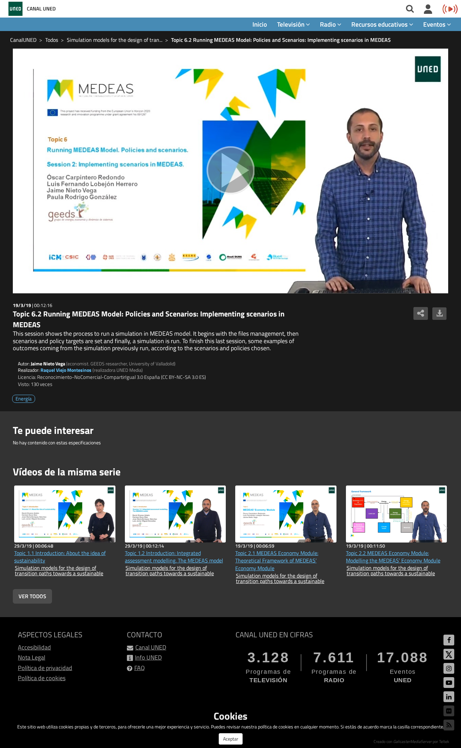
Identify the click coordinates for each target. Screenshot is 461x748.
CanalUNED (23, 40)
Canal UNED (150, 647)
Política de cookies (41, 678)
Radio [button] (328, 24)
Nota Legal (31, 657)
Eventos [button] (435, 24)
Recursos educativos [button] (380, 24)
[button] (445, 528)
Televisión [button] (291, 24)
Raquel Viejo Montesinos (65, 369)
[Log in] (428, 9)
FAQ (139, 667)
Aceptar (230, 738)
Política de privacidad (45, 667)
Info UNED (148, 657)
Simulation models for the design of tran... (114, 40)
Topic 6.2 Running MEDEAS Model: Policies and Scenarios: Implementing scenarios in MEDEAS (281, 40)
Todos (51, 40)
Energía (24, 399)
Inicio (259, 24)
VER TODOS (32, 596)
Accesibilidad (34, 647)
